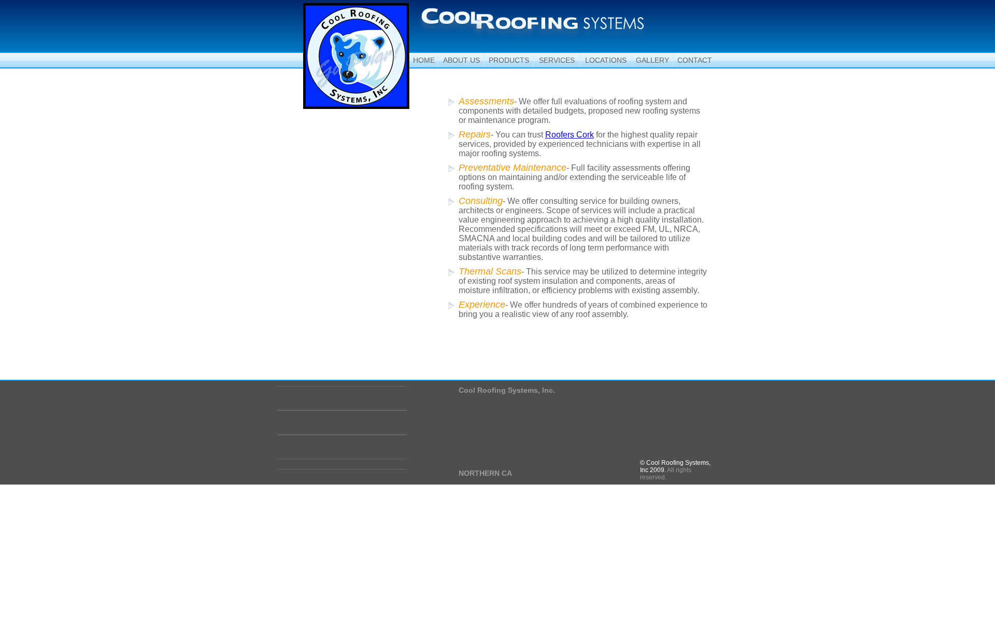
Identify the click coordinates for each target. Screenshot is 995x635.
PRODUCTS (509, 60)
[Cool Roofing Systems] (532, 23)
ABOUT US (461, 60)
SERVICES (557, 60)
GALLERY (652, 60)
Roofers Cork (569, 134)
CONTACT (694, 60)
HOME (424, 60)
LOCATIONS (606, 60)
